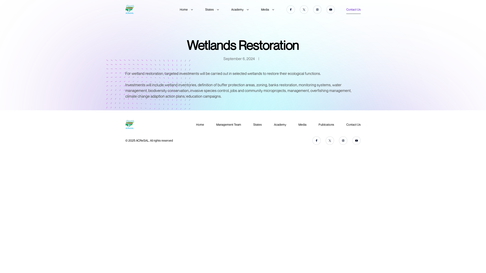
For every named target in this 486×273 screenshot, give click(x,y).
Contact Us (353, 9)
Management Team (228, 124)
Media (265, 9)
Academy (237, 9)
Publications (326, 124)
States (209, 9)
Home (184, 9)
